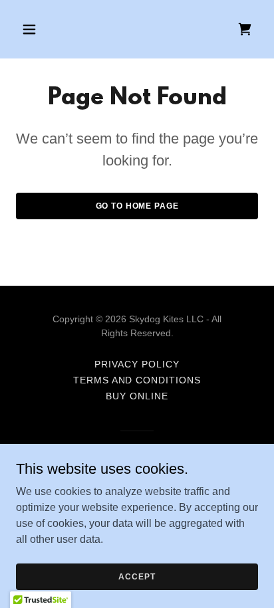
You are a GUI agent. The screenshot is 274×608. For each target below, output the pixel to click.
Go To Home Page (137, 206)
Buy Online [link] (137, 396)
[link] (244, 29)
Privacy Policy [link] (137, 364)
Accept (136, 576)
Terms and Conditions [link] (137, 380)
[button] (34, 29)
